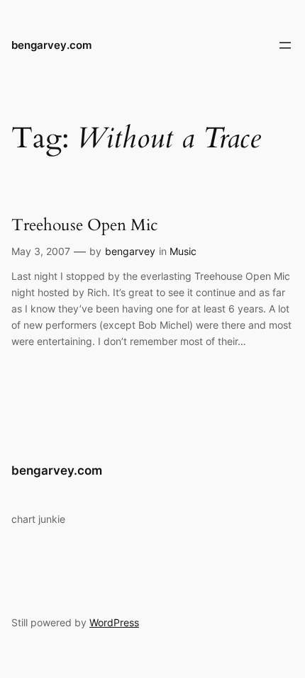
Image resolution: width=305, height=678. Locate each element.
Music (183, 251)
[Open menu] (285, 45)
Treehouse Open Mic (84, 225)
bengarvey (130, 251)
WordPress (114, 622)
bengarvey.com (51, 45)
